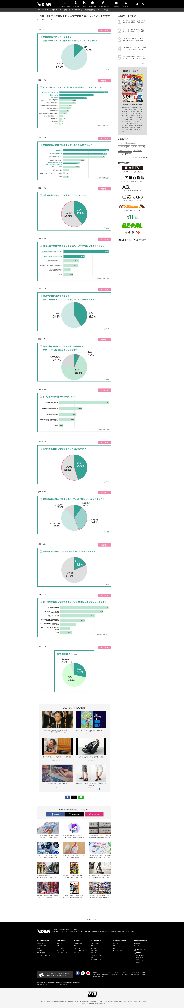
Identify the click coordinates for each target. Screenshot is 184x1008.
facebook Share (67, 797)
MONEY (78, 940)
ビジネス (45, 10)
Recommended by (94, 789)
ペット (93, 957)
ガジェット (40, 950)
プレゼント (137, 945)
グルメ (93, 945)
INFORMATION (141, 940)
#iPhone (134, 147)
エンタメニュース (118, 950)
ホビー (115, 948)
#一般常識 (122, 147)
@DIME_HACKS (76, 814)
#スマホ (128, 154)
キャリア (59, 943)
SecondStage (140, 955)
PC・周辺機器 (41, 953)
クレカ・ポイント (79, 950)
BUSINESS (62, 940)
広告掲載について (135, 974)
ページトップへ (92, 919)
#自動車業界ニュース (133, 143)
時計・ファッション (96, 953)
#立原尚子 (122, 143)
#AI (128, 147)
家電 (38, 948)
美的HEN (139, 962)
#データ (141, 147)
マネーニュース (78, 953)
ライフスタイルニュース (98, 960)
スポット (115, 943)
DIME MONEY (78, 943)
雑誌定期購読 (105, 974)
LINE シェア (81, 797)
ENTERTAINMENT (121, 940)
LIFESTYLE (97, 940)
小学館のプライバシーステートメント (120, 974)
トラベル (93, 948)
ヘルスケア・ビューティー (98, 955)
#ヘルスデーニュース (125, 150)
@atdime (56, 814)
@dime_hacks (95, 814)
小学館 (98, 974)
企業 (58, 945)
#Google (121, 154)
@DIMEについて (97, 972)
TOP (38, 10)
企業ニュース (140, 950)
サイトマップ (106, 972)
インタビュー (60, 950)
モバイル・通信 (41, 945)
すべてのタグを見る (139, 157)
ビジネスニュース (55, 10)
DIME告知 (137, 943)
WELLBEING (139, 957)
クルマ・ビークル (96, 943)
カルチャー (116, 945)
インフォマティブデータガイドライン (121, 972)
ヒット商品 (60, 948)
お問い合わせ (135, 972)
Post (74, 797)
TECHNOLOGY (44, 940)
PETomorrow (140, 960)
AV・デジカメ (41, 943)
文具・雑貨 (94, 950)
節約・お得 (77, 948)
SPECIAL (139, 953)
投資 (75, 945)
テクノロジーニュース (43, 955)
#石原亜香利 (137, 150)
